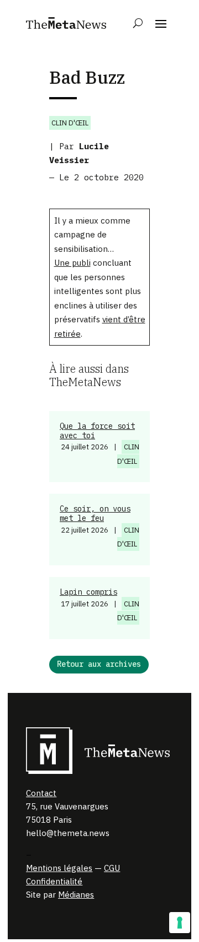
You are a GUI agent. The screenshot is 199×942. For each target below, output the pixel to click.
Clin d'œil (69, 123)
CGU (112, 868)
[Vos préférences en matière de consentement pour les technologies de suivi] (179, 922)
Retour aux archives (99, 664)
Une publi (72, 262)
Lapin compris (88, 592)
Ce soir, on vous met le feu (95, 513)
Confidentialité (54, 881)
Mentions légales (59, 868)
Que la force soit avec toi (97, 430)
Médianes (76, 894)
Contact (41, 793)
